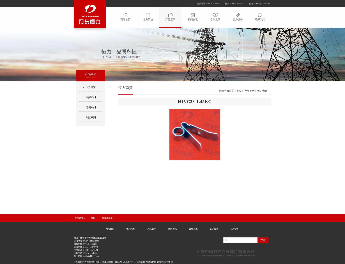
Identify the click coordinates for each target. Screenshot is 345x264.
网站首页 (110, 228)
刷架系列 (91, 117)
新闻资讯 (172, 228)
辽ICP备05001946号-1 (125, 262)
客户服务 (214, 228)
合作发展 (193, 228)
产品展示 (151, 228)
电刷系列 (91, 107)
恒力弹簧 (91, 87)
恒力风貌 (130, 228)
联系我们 (235, 228)
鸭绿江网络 (107, 218)
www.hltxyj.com (91, 241)
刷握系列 (91, 97)
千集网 (92, 218)
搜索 (262, 240)
